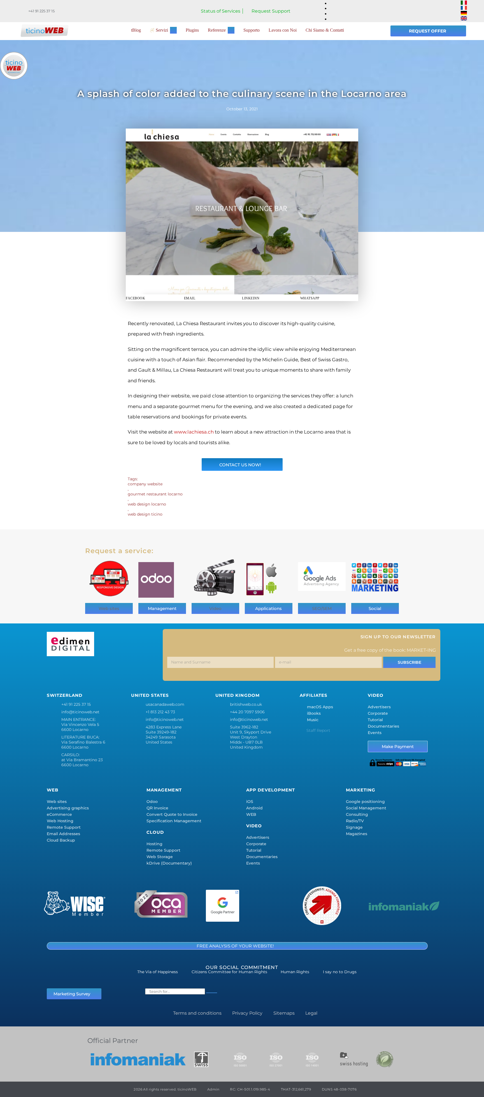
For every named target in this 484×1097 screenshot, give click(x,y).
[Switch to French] (464, 8)
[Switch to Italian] (464, 3)
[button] (155, 298)
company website (145, 483)
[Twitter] (70, 670)
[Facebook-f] (54, 670)
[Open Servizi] (173, 30)
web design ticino (145, 514)
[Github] (153, 670)
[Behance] (120, 670)
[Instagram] (87, 670)
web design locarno (147, 504)
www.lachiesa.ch (194, 432)
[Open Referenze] (231, 30)
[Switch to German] (464, 13)
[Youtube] (136, 670)
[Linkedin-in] (103, 670)
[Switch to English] (464, 19)
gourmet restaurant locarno (155, 494)
